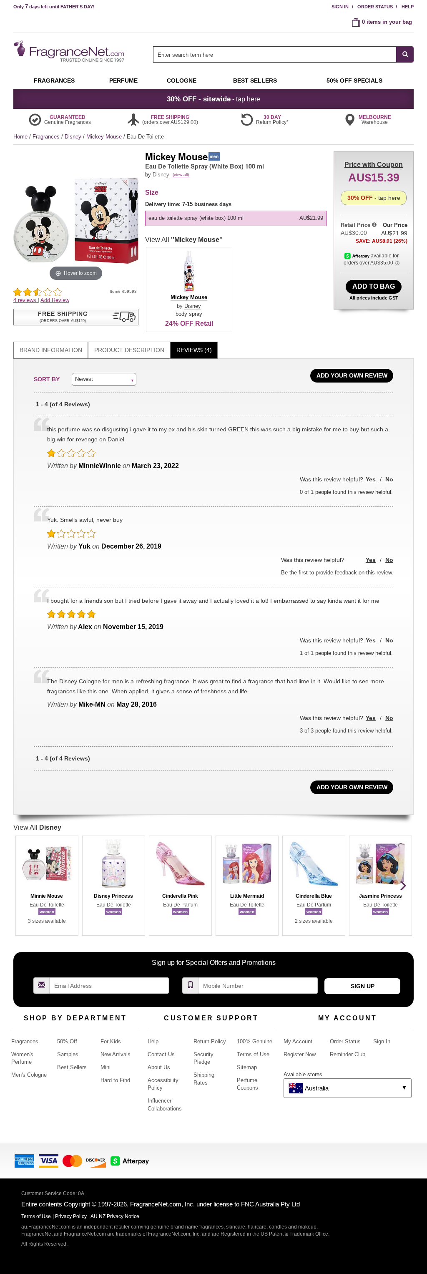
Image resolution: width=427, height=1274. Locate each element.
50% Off (67, 1041)
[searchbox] (275, 54)
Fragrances (47, 136)
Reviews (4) (194, 350)
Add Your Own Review (351, 375)
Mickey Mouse (104, 136)
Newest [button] (84, 379)
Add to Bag (373, 286)
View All (184, 239)
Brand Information (51, 350)
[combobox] (283, 54)
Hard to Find (115, 1080)
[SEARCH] (405, 54)
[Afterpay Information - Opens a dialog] (357, 256)
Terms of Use (253, 1054)
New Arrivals (115, 1054)
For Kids (110, 1041)
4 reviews (25, 300)
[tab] (50, 350)
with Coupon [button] (373, 164)
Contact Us (161, 1054)
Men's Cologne (29, 1075)
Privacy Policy (71, 1216)
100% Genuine (254, 1041)
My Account (298, 1041)
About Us (159, 1067)
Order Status (375, 6)
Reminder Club (347, 1054)
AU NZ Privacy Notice (114, 1216)
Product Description (129, 350)
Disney (74, 136)
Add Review (54, 300)
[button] (75, 317)
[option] (236, 218)
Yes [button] (371, 479)
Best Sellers (72, 1067)
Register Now (300, 1054)
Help (408, 6)
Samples (67, 1054)
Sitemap (247, 1067)
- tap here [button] (213, 99)
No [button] (389, 479)
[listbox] (237, 213)
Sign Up (362, 986)
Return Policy (209, 1041)
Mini (105, 1067)
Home (20, 136)
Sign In (340, 6)
